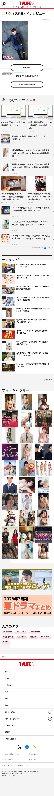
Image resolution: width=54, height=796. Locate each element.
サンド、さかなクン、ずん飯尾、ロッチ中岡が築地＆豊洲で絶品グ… (32, 288)
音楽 (6, 699)
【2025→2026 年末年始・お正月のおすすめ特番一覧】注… (32, 332)
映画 (6, 705)
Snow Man (35, 632)
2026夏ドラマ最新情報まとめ (27, 76)
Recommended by (38, 247)
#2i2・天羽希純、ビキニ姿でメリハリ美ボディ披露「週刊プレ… (32, 343)
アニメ (7, 692)
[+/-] (50, 712)
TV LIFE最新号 (10, 739)
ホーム (4, 656)
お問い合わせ (33, 759)
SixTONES (21, 632)
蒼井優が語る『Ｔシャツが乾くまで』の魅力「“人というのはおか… (32, 354)
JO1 (6, 642)
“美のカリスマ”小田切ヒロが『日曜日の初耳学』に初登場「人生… (32, 321)
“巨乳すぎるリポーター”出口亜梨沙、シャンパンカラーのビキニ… (32, 310)
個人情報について (35, 754)
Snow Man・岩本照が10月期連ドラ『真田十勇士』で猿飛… (32, 365)
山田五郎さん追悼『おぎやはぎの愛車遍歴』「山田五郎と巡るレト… (32, 266)
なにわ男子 (9, 637)
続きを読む (27, 67)
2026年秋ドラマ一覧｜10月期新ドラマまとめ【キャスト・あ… (32, 277)
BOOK (7, 732)
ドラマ (7, 678)
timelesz (8, 632)
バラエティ (9, 685)
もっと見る (48, 380)
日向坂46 (45, 637)
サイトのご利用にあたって (10, 754)
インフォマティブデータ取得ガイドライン (15, 765)
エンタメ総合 (10, 712)
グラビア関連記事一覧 (27, 84)
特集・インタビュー (12, 719)
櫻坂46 (34, 637)
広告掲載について (8, 759)
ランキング (9, 725)
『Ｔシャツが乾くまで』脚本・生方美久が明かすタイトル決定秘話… (32, 299)
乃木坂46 (22, 637)
